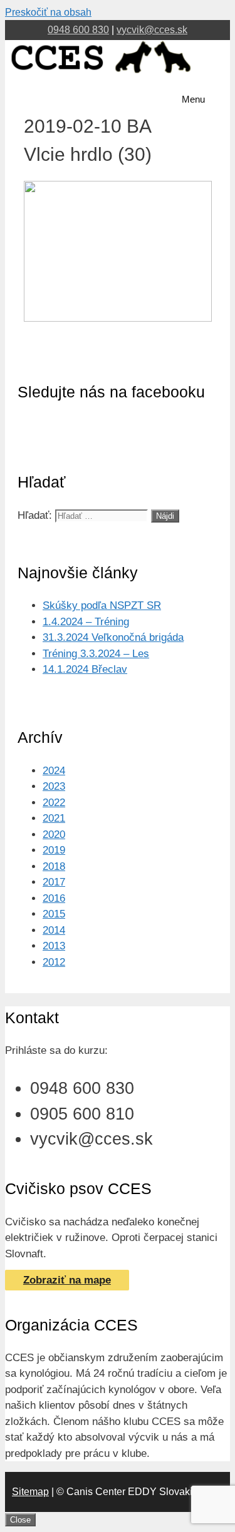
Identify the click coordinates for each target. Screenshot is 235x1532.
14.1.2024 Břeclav (85, 669)
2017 (54, 882)
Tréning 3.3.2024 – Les (96, 654)
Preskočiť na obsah (48, 12)
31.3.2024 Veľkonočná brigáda (113, 637)
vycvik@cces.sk (152, 29)
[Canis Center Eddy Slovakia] (101, 73)
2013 (54, 946)
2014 (54, 930)
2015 (54, 914)
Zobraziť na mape (67, 1280)
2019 (54, 850)
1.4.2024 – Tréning (86, 622)
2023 (54, 786)
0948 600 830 (78, 29)
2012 (54, 962)
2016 (54, 898)
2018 (54, 866)
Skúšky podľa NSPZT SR (102, 605)
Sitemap (30, 1491)
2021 (54, 818)
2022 (54, 803)
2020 (54, 834)
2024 (54, 771)
